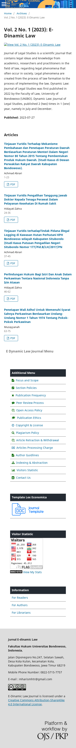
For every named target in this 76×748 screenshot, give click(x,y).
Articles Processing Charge (34, 448)
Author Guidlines (27, 455)
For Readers (20, 597)
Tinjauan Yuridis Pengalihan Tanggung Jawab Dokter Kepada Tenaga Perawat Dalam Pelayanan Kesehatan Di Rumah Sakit (35, 199)
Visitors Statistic (27, 470)
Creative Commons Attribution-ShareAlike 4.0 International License (36, 702)
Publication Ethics (29, 418)
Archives (22, 13)
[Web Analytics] (16, 572)
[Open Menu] (4, 4)
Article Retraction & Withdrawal (37, 440)
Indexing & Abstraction (32, 463)
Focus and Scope (27, 380)
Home (8, 13)
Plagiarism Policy (27, 433)
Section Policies (26, 388)
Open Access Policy (29, 410)
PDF (12, 184)
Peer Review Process (30, 403)
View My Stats (32, 572)
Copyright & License (29, 425)
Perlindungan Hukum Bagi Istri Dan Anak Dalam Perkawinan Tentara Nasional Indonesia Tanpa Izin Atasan (38, 278)
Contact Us (23, 478)
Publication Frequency (31, 395)
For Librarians (21, 612)
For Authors (20, 605)
